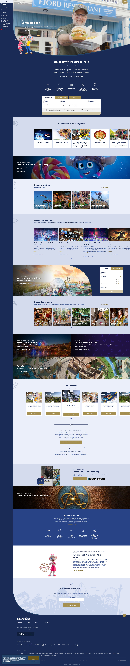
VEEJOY (40, 655)
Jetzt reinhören (30, 633)
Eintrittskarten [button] (48, 97)
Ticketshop (38, 653)
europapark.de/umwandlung (60, 452)
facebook (74, 660)
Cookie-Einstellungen (34, 661)
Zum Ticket (34, 413)
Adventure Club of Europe (50, 655)
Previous (127, 24)
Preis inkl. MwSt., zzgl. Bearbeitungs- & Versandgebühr (27, 627)
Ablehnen (33, 659)
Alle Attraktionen (104, 187)
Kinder (102, 281)
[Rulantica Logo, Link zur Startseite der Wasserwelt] (20, 644)
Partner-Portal (116, 653)
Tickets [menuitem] (125, 1)
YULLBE (61, 653)
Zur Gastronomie (104, 304)
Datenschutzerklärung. (8, 661)
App (29, 622)
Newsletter (19, 622)
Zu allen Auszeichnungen (71, 524)
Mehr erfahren (78, 570)
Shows (90, 2)
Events (95, 2)
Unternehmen (20, 653)
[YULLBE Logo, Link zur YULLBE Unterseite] (57, 644)
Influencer (47, 622)
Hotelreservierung (29, 653)
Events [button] (74, 97)
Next (127, 20)
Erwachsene (103, 279)
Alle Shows (105, 225)
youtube (87, 660)
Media (56, 653)
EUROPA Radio (68, 653)
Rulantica (47, 105)
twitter (84, 660)
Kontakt (37, 622)
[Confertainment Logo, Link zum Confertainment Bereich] (47, 644)
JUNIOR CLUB (80, 653)
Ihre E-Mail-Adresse (71, 597)
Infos (118, 2)
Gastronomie (101, 2)
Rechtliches (42, 660)
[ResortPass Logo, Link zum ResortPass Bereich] (76, 644)
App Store (101, 479)
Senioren (103, 283)
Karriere (51, 653)
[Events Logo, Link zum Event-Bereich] (37, 644)
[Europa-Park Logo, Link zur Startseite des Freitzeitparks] (19, 2)
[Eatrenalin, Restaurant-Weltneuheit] (67, 644)
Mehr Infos (28, 30)
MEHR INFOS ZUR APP (80, 479)
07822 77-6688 (123, 660)
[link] (124, 615)
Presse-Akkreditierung (97, 653)
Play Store (92, 479)
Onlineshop (45, 653)
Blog (75, 653)
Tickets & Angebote (110, 2)
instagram (77, 660)
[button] (6, 1)
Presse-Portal (107, 653)
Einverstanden (33, 656)
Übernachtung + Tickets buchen (71, 442)
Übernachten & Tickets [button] (62, 97)
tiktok (80, 660)
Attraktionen (83, 2)
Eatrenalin (88, 653)
